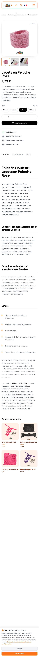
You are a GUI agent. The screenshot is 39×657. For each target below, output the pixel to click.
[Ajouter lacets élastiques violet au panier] (34, 465)
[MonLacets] (7, 5)
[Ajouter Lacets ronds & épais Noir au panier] (34, 438)
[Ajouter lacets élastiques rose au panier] (16, 438)
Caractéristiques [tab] (17, 154)
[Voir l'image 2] (15, 62)
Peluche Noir (17, 383)
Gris (26, 383)
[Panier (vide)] (21, 5)
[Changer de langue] (26, 5)
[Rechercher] (16, 5)
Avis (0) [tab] (28, 154)
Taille (3, 105)
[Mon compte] (12, 5)
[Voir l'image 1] (6, 62)
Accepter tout (19, 653)
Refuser (19, 648)
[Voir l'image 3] (24, 62)
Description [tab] (5, 154)
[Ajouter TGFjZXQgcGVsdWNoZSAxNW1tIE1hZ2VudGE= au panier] (16, 465)
